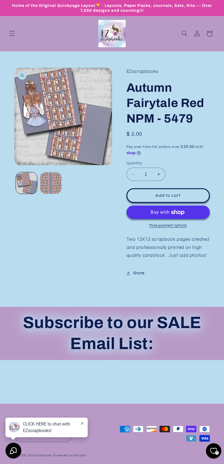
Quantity (134, 163)
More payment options (168, 225)
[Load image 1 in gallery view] (26, 183)
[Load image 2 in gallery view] (50, 183)
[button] (12, 33)
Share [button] (139, 273)
